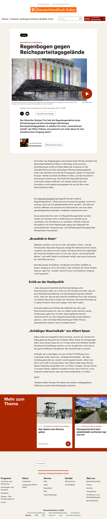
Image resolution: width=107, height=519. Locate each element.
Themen (5, 19)
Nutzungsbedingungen (58, 513)
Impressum (75, 513)
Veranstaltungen (50, 495)
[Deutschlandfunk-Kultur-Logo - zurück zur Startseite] (53, 9)
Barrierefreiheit (92, 501)
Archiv (50, 19)
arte (60, 515)
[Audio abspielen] (87, 93)
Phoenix (52, 515)
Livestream (26, 481)
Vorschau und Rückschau (6, 482)
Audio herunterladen (46, 114)
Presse (89, 485)
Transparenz (91, 491)
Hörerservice (70, 481)
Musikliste (43, 19)
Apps (46, 485)
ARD (36, 515)
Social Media (70, 485)
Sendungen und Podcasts (7, 488)
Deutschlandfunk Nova (61, 4)
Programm (15, 19)
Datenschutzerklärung (36, 513)
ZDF (43, 515)
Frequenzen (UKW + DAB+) (30, 486)
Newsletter (48, 488)
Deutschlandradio (93, 481)
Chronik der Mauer (73, 515)
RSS (45, 491)
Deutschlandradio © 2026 (53, 510)
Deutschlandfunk (44, 4)
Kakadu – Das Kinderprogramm (7, 497)
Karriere (89, 488)
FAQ (45, 481)
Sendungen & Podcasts (29, 19)
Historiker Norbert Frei (48, 198)
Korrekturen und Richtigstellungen (93, 496)
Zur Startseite (40, 463)
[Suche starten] (80, 19)
